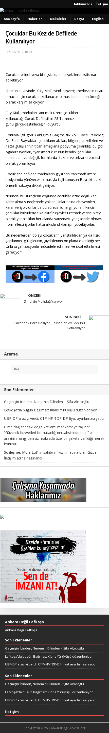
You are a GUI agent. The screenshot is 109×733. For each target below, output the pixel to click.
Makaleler (58, 19)
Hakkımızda (82, 4)
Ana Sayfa (12, 19)
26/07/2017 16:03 (19, 51)
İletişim (102, 4)
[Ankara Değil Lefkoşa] (19, 10)
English (98, 19)
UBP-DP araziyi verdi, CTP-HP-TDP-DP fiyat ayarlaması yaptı (54, 418)
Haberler (35, 19)
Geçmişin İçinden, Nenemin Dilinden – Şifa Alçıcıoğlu (46, 401)
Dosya (79, 19)
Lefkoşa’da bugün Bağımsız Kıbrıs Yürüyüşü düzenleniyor (50, 410)
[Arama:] (54, 369)
